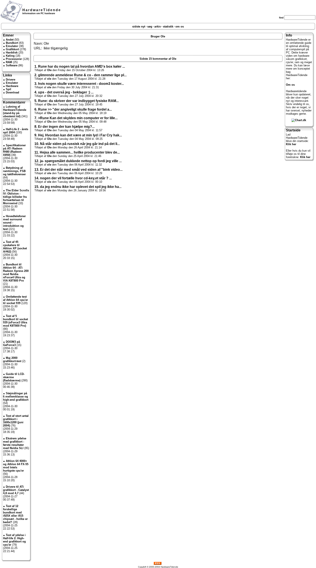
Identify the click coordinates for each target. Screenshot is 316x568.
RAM (9, 62)
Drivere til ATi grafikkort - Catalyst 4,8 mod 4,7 (16, 490)
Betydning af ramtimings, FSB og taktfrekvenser (14, 171)
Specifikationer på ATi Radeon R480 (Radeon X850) (14, 150)
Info (289, 35)
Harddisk (12, 52)
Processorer (14, 59)
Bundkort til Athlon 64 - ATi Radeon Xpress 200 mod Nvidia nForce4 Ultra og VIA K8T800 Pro (16, 272)
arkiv (157, 26)
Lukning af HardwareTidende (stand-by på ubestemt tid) (14, 111)
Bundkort (12, 42)
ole (49, 78)
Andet (10, 39)
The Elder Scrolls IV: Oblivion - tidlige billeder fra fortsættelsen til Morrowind (16, 197)
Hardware (12, 86)
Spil (8, 89)
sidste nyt (138, 26)
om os (179, 26)
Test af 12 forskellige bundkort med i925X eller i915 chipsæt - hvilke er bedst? (15, 514)
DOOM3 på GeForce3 (11, 343)
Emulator (12, 46)
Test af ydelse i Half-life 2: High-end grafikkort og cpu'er (14, 539)
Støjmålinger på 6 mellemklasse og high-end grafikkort (15, 396)
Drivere (10, 79)
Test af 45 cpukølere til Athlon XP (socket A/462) (15, 246)
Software (11, 65)
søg (149, 26)
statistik (168, 26)
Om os (290, 84)
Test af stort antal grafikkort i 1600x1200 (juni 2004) (16, 420)
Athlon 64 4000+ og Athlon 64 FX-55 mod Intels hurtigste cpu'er (15, 465)
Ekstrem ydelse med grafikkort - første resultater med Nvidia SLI (14, 443)
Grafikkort (12, 49)
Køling (10, 55)
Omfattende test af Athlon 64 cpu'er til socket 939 (15, 300)
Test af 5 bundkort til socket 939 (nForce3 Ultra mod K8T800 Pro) (15, 320)
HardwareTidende (41, 10)
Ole (49, 70)
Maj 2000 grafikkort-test (12, 359)
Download (12, 92)
